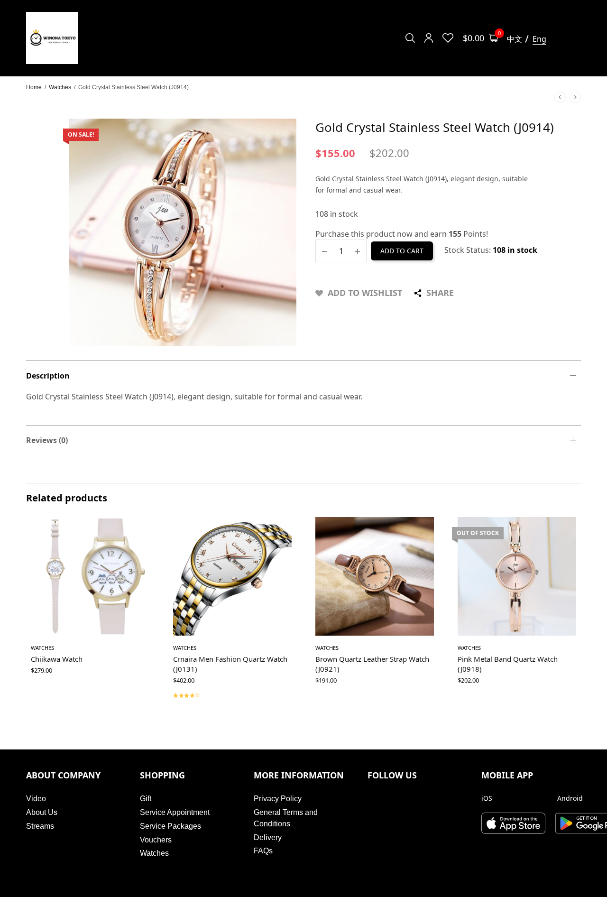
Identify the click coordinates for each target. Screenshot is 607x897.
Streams (40, 826)
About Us (41, 812)
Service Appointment (175, 812)
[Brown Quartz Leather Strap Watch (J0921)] (374, 576)
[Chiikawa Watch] (90, 576)
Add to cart (401, 250)
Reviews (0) (47, 440)
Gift (145, 799)
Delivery (268, 837)
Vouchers (156, 840)
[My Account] (428, 38)
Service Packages (170, 826)
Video (36, 799)
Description (48, 375)
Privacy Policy (278, 799)
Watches (60, 87)
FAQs (263, 851)
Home (34, 87)
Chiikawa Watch (57, 659)
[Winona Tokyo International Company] (52, 38)
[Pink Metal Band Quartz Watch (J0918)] (517, 576)
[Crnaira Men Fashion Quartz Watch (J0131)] (232, 576)
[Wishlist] (447, 38)
